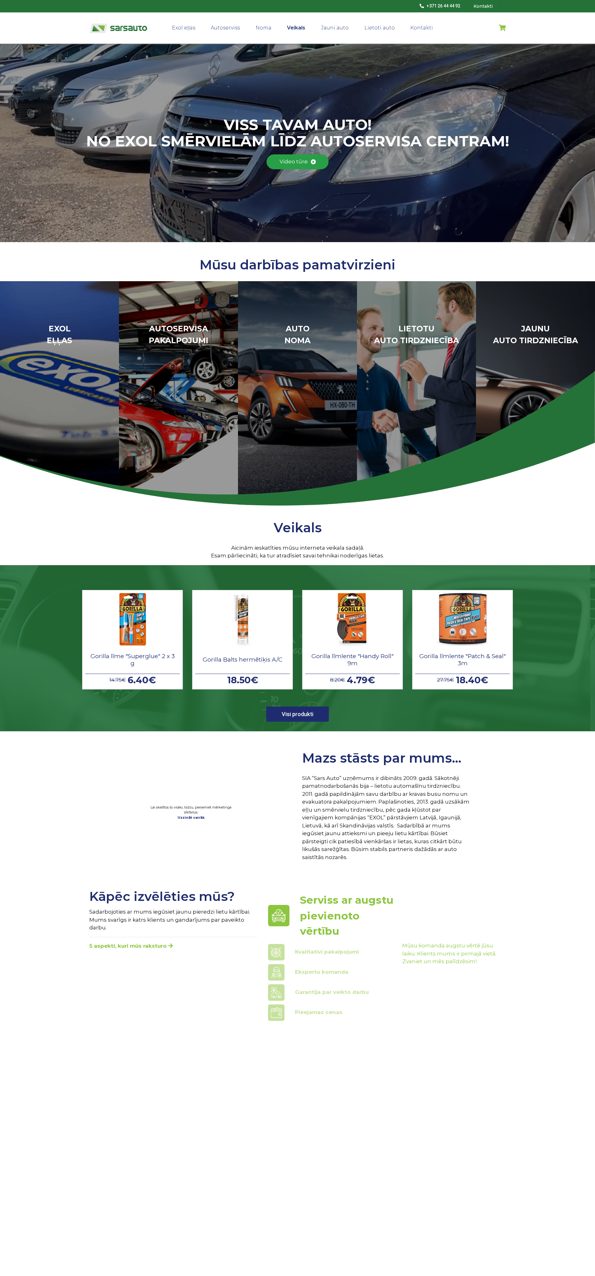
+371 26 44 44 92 (442, 5)
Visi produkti (297, 714)
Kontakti (421, 28)
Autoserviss (225, 28)
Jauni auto (335, 28)
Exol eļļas (183, 28)
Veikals (296, 28)
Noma (263, 28)
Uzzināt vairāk (191, 817)
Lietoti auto (379, 28)
